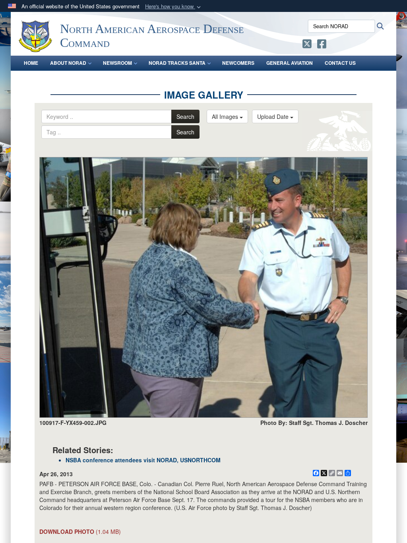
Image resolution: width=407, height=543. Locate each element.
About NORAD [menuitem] (68, 62)
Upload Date (273, 116)
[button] (173, 6)
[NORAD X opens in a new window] (307, 45)
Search (185, 116)
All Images (226, 116)
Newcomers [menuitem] (238, 62)
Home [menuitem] (31, 62)
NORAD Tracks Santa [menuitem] (177, 62)
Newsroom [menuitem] (117, 62)
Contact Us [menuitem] (340, 62)
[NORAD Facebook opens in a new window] (321, 45)
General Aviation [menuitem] (289, 62)
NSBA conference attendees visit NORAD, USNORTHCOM (143, 460)
